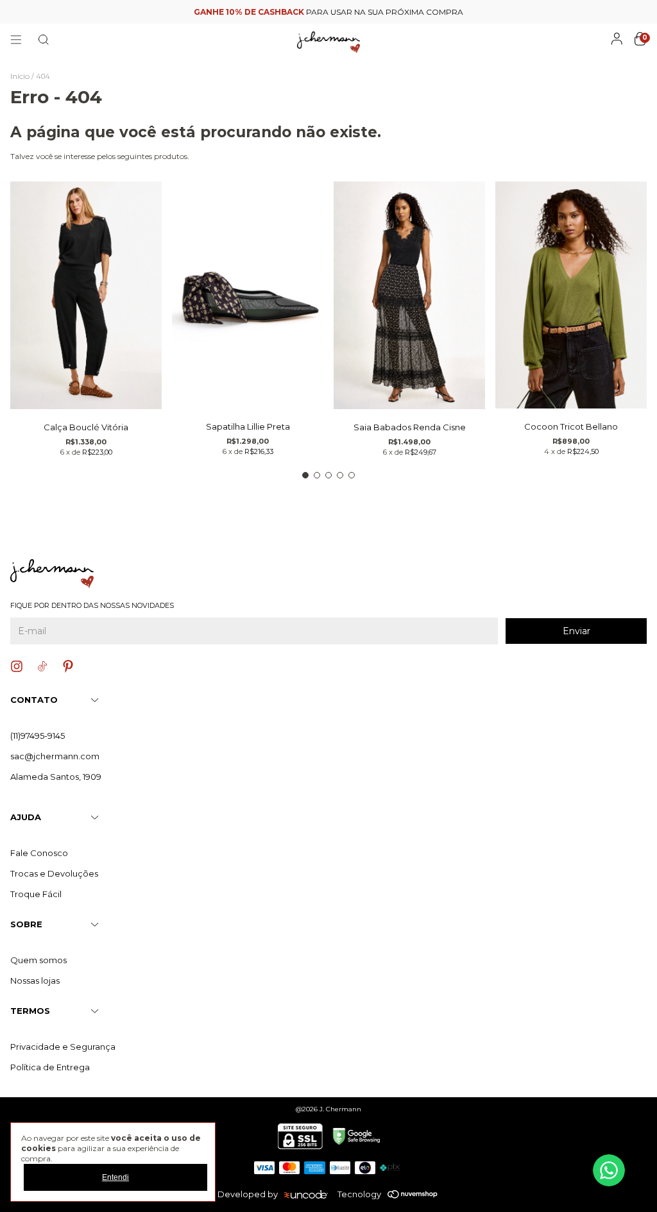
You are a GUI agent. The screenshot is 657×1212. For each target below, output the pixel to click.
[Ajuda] (609, 1170)
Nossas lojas (35, 980)
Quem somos (38, 960)
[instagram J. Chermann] (16, 666)
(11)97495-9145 (37, 735)
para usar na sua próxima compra (328, 12)
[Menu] (16, 40)
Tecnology (359, 1194)
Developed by (248, 1194)
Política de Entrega (50, 1067)
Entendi (115, 1177)
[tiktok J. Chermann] (42, 666)
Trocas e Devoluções (54, 873)
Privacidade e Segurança (62, 1046)
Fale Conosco (39, 853)
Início (20, 76)
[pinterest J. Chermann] (68, 666)
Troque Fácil (36, 894)
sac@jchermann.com (54, 756)
